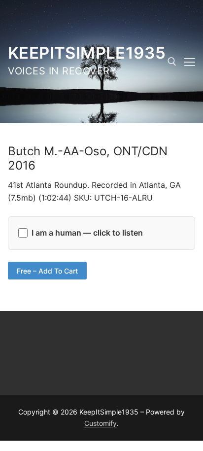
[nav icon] (189, 61)
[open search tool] (172, 61)
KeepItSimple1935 (87, 53)
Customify (100, 423)
